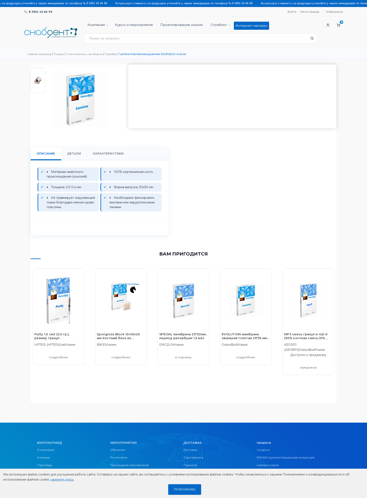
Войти (292, 11)
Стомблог (219, 25)
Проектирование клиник (181, 25)
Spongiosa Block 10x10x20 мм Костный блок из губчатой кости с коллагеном (118, 336)
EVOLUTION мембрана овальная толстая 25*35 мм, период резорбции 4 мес (245, 336)
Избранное (334, 11)
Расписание (119, 457)
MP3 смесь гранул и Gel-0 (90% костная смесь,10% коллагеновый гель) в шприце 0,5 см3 (305, 336)
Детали (74, 153)
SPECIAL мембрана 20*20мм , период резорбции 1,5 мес (183, 336)
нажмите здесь (62, 479)
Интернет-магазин (251, 26)
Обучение (117, 449)
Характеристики (108, 153)
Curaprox (263, 449)
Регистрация (310, 11)
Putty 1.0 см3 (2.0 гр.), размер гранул (51, 336)
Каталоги (264, 443)
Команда (43, 457)
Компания (96, 25)
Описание (46, 153)
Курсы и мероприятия (134, 25)
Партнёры (44, 465)
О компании (45, 449)
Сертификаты (193, 457)
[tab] (46, 153)
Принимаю (185, 489)
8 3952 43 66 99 (40, 11)
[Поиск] (312, 39)
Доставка (190, 449)
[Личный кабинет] (328, 25)
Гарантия (190, 465)
